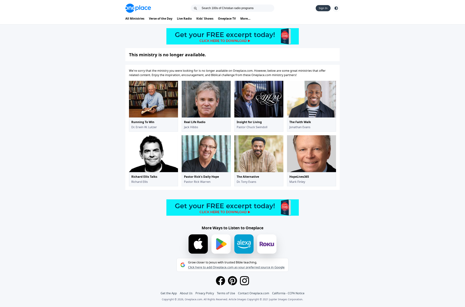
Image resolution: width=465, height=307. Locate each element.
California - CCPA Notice (288, 293)
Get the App (169, 293)
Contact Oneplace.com (253, 293)
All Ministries (134, 19)
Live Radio (184, 19)
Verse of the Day (160, 19)
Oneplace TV (227, 19)
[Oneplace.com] (138, 8)
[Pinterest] (232, 280)
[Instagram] (244, 280)
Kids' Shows (204, 19)
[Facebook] (220, 280)
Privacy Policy (204, 293)
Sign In (323, 8)
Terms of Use (226, 293)
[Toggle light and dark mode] (336, 8)
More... (245, 19)
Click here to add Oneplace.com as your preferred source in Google (236, 267)
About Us (186, 293)
